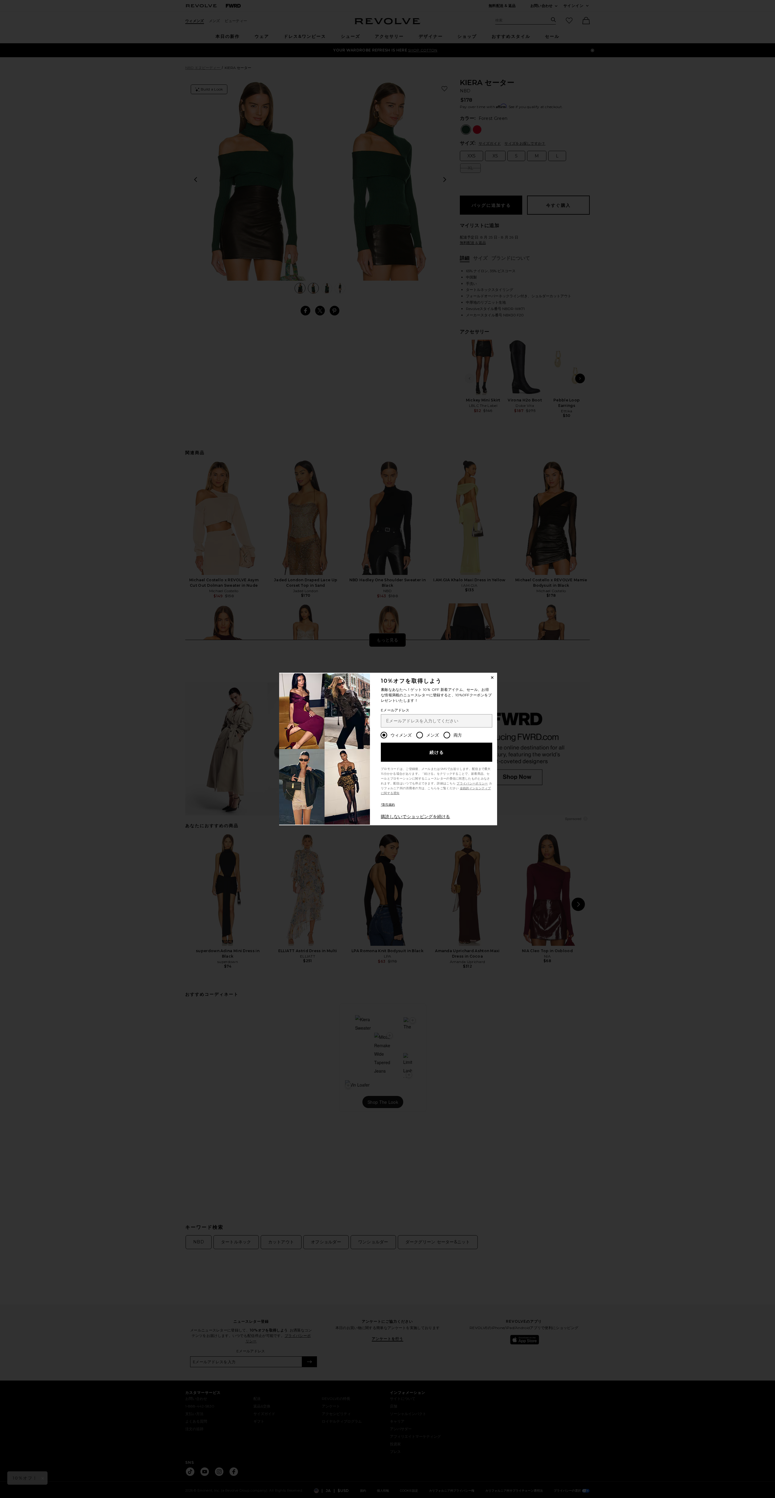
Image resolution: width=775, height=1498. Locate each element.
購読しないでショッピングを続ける (415, 816)
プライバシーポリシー (472, 783)
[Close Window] (492, 677)
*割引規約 (388, 805)
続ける (437, 752)
